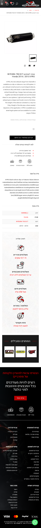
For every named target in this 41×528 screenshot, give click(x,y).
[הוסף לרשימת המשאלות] (34, 129)
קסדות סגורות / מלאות (32, 434)
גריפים (37, 456)
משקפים (36, 473)
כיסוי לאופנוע (35, 459)
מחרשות (36, 462)
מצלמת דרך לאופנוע (33, 468)
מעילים (15, 434)
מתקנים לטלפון (34, 476)
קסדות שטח (35, 437)
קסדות (15, 440)
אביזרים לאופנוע (34, 451)
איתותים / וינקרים (33, 453)
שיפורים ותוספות (15, 120)
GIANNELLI (24, 213)
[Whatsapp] (35, 522)
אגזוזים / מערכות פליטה (25, 120)
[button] (2, 4)
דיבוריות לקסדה (12, 432)
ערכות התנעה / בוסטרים (31, 479)
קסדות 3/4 (35, 432)
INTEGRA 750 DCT (22, 221)
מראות (37, 470)
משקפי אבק (13, 437)
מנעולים (36, 465)
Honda (26, 217)
